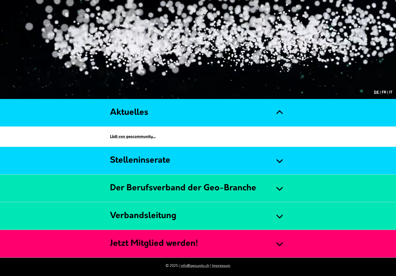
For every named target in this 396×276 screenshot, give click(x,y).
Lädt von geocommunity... (133, 137)
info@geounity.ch (195, 266)
